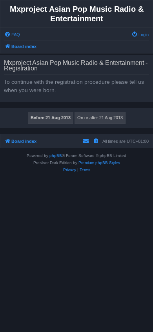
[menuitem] (12, 34)
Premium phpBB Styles (99, 162)
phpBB (55, 155)
